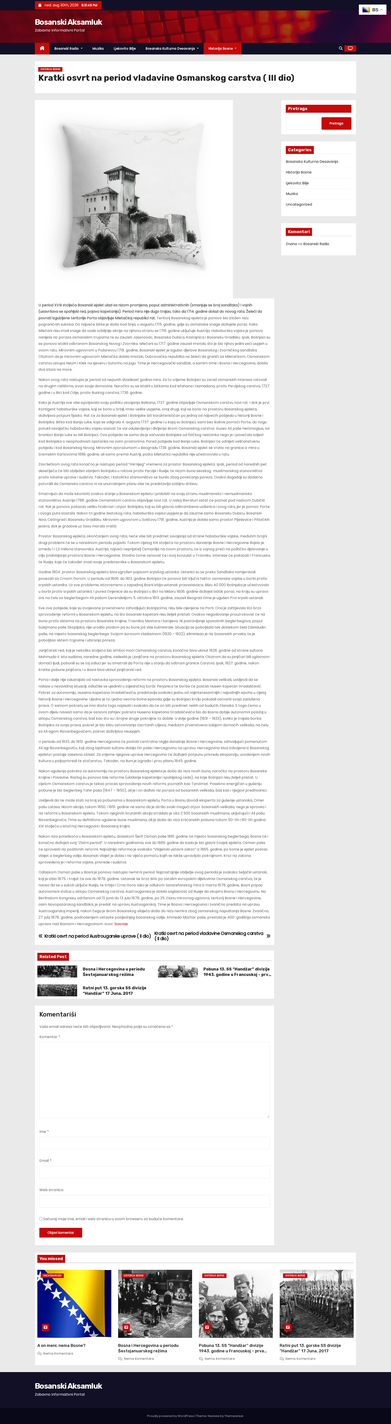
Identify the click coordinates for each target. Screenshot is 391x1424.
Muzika (98, 48)
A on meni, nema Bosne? (61, 1345)
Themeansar (233, 1416)
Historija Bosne (221, 48)
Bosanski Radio (67, 48)
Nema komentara (58, 1353)
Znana (291, 243)
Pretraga (297, 108)
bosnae (121, 924)
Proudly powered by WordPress (171, 1416)
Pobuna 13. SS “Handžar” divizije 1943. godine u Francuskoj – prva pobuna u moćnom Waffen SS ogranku (237, 977)
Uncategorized (299, 204)
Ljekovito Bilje (125, 48)
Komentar (49, 1036)
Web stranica (51, 1189)
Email (45, 1160)
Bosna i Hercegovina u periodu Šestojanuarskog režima (114, 972)
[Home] (42, 48)
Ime (44, 1131)
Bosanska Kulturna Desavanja (171, 48)
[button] (341, 48)
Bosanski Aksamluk (68, 22)
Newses (213, 1416)
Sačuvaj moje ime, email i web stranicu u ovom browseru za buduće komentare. (113, 1219)
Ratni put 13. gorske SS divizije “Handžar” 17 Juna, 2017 (114, 990)
